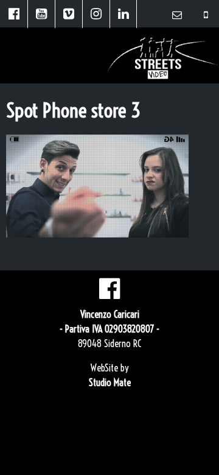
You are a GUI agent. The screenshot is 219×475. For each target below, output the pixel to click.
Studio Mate (110, 382)
